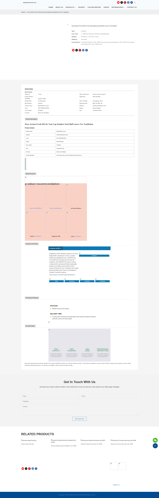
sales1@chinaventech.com (80, 477)
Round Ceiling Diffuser (56, 208)
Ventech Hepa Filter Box (27, 444)
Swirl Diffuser (37, 236)
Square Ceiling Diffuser (36, 208)
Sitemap (98, 495)
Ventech (23, 12)
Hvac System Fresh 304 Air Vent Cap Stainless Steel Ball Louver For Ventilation (48, 12)
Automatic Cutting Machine (117, 476)
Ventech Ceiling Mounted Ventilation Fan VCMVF (64, 445)
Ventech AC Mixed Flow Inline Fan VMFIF (92, 444)
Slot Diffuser (78, 236)
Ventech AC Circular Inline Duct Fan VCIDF (122, 444)
